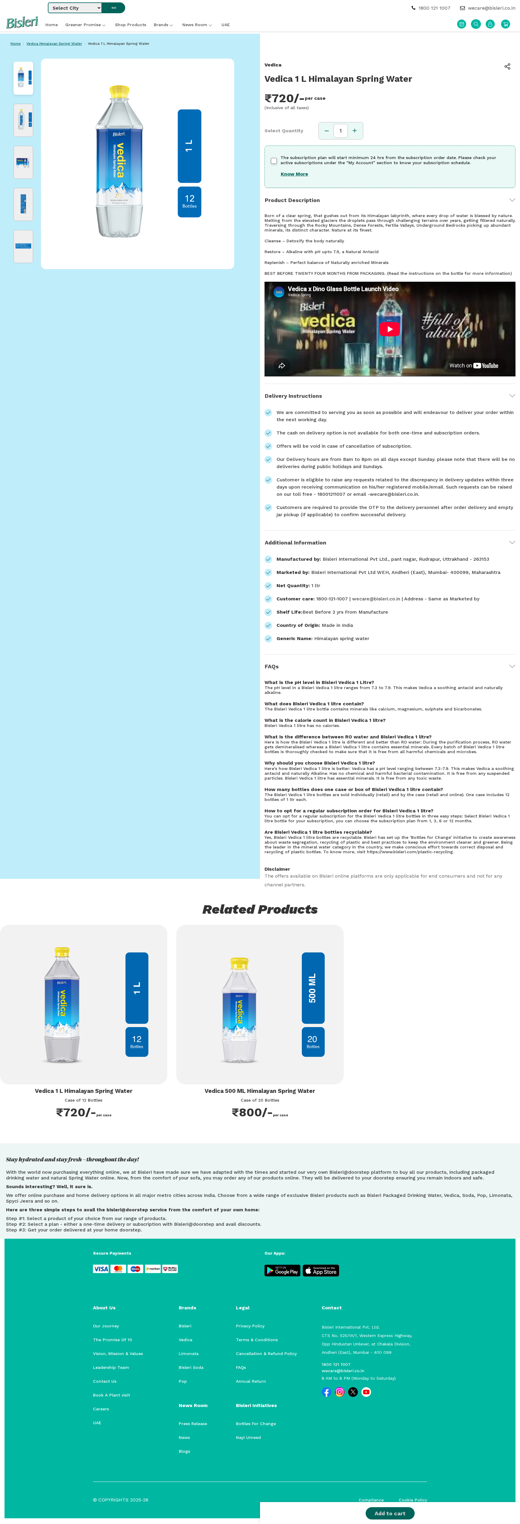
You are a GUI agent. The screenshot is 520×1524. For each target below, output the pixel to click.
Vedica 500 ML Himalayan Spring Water (260, 1090)
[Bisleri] (22, 27)
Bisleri (185, 1325)
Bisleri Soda (191, 1367)
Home (16, 43)
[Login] (490, 24)
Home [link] (51, 24)
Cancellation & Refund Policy (266, 1353)
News (184, 1437)
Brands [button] (161, 24)
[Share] (511, 66)
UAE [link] (225, 24)
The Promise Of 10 (112, 1339)
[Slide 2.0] (23, 120)
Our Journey (106, 1325)
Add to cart (390, 1513)
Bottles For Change (256, 1423)
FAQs (272, 666)
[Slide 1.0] (23, 78)
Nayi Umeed (248, 1437)
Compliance (371, 1500)
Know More (294, 174)
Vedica (185, 1339)
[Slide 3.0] (23, 162)
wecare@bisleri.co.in (490, 8)
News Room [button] (194, 24)
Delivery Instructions (293, 396)
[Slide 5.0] (23, 246)
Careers (101, 1408)
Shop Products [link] (130, 24)
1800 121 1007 (433, 8)
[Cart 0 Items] (505, 24)
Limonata (189, 1353)
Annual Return (251, 1381)
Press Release (193, 1423)
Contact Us (104, 1381)
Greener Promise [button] (83, 24)
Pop (183, 1381)
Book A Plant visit (111, 1395)
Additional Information (295, 542)
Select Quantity (284, 130)
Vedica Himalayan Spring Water (54, 43)
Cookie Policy (413, 1500)
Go (113, 8)
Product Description (292, 200)
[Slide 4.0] (23, 204)
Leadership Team (111, 1367)
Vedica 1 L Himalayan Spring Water (83, 1090)
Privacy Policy (250, 1325)
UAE (97, 1422)
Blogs (184, 1451)
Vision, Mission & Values (118, 1353)
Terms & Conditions (257, 1339)
